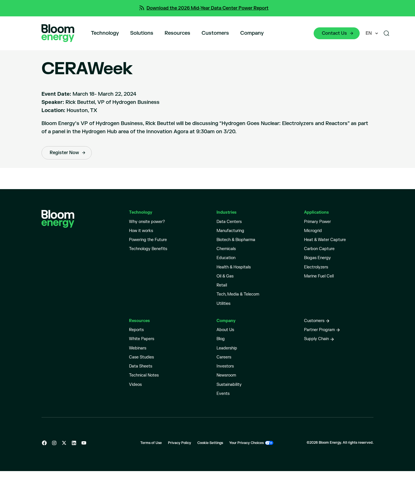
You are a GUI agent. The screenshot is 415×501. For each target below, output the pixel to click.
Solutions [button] (141, 33)
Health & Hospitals (234, 267)
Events (223, 393)
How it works (141, 230)
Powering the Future (148, 239)
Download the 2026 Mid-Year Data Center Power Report (207, 8)
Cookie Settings (210, 443)
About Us (225, 329)
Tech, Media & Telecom (238, 294)
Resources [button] (177, 33)
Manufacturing (230, 230)
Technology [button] (105, 33)
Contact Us (334, 33)
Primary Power (317, 221)
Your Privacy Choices (246, 443)
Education (226, 257)
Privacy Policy (179, 443)
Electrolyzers (316, 267)
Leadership (227, 348)
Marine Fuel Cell (319, 276)
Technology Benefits (148, 248)
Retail (222, 285)
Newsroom (226, 375)
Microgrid (313, 230)
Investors (225, 366)
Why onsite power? (147, 221)
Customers (215, 33)
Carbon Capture (319, 248)
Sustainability (229, 384)
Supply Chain (316, 338)
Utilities (223, 303)
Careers (224, 357)
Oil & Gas (225, 276)
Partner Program (319, 329)
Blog (221, 338)
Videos (135, 384)
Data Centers (229, 221)
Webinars (137, 348)
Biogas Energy (317, 257)
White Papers (141, 338)
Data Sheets (140, 366)
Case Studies (141, 357)
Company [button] (252, 33)
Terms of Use (151, 443)
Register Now (64, 153)
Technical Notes (144, 375)
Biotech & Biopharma (236, 239)
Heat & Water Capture (325, 239)
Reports (136, 329)
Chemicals (226, 248)
